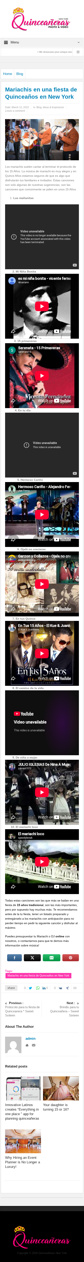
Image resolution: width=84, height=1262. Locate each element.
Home (7, 74)
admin (30, 1039)
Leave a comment (15, 110)
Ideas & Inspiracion (53, 107)
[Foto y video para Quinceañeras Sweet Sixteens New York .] (42, 18)
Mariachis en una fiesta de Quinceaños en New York (38, 975)
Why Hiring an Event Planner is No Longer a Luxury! (22, 1162)
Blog (19, 74)
